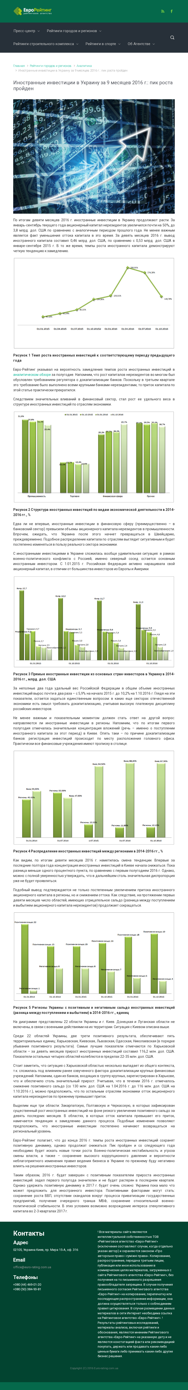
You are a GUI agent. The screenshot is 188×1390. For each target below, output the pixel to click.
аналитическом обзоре (32, 375)
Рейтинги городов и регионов (50, 66)
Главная (19, 66)
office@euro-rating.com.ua (32, 1267)
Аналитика (84, 66)
